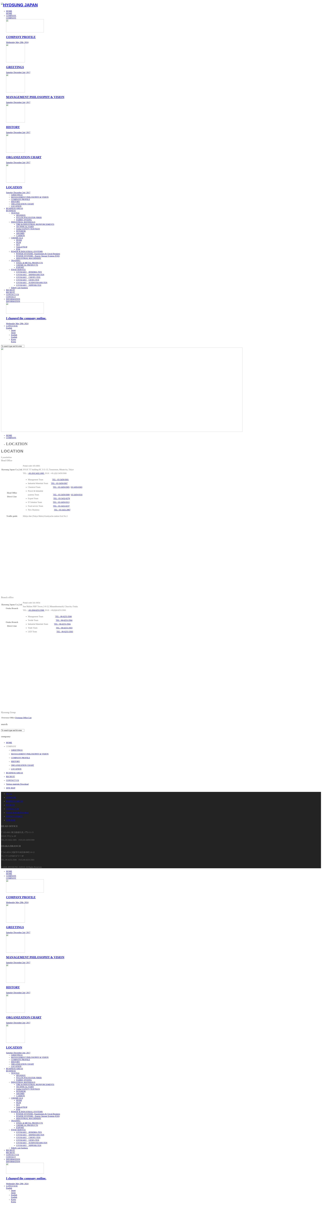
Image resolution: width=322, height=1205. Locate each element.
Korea (13, 340)
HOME (9, 12)
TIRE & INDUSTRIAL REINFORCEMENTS (35, 224)
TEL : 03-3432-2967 (62, 510)
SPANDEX (21, 215)
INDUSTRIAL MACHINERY (28, 258)
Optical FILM (21, 247)
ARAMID (20, 233)
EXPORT (20, 267)
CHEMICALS (17, 238)
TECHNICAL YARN (25, 226)
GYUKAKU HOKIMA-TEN (29, 272)
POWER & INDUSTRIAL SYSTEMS (27, 251)
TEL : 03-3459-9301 (60, 480)
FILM (18, 242)
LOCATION (16, 206)
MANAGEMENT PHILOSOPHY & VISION (30, 197)
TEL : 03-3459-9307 (59, 483)
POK (18, 249)
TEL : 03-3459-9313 (61, 502)
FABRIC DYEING (24, 220)
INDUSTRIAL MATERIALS (23, 222)
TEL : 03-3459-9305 (61, 487)
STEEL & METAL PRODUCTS (29, 263)
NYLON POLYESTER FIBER (29, 217)
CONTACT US (12, 295)
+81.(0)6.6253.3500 (36, 610)
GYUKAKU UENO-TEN (27, 280)
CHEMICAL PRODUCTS (27, 265)
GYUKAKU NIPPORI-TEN (28, 285)
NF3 (18, 245)
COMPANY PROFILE (20, 199)
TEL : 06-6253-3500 (63, 616)
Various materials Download (17, 784)
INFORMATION (13, 300)
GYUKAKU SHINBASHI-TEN (30, 275)
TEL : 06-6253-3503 (64, 628)
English (14, 336)
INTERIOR (21, 231)
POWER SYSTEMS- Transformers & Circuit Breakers (38, 254)
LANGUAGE (12, 327)
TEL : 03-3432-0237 (61, 506)
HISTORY (15, 202)
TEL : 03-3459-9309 (61, 495)
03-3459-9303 (76, 487)
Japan (13, 331)
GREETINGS (17, 195)
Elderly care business (19, 288)
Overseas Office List (23, 718)
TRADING (15, 260)
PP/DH (19, 240)
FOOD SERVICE (18, 270)
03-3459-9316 (76, 495)
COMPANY (11, 17)
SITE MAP (10, 788)
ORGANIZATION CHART (22, 204)
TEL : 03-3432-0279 (61, 498)
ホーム (9, 794)
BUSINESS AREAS (14, 209)
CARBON (20, 236)
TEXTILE (15, 213)
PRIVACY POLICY (14, 816)
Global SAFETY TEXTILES (28, 229)
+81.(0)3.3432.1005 (36, 473)
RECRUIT (10, 291)
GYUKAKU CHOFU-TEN (28, 277)
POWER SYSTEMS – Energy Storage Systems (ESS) (38, 256)
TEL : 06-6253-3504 (64, 620)
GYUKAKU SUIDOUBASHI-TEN (31, 282)
